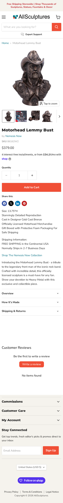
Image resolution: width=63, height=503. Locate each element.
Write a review (31, 364)
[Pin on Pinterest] (24, 203)
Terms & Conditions (32, 491)
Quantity (6, 167)
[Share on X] (11, 203)
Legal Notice (52, 491)
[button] (8, 116)
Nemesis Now (13, 136)
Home (5, 43)
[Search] (56, 27)
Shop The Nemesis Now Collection (22, 255)
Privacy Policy (11, 491)
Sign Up (51, 450)
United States (29, 467)
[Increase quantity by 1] (32, 175)
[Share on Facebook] (4, 203)
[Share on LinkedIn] (17, 203)
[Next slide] (59, 116)
